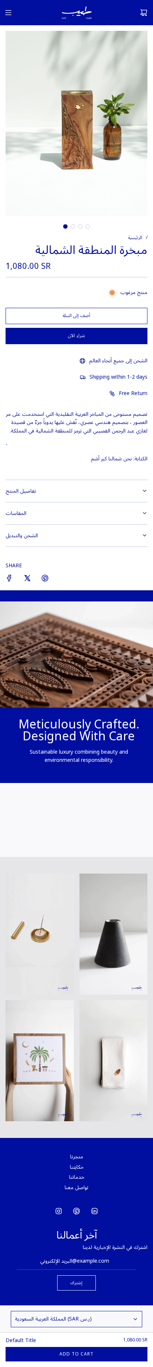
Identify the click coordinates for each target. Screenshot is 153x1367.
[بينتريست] (76, 1211)
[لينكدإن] (94, 1211)
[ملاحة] (8, 12)
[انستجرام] (59, 1211)
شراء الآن (76, 335)
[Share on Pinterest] (45, 579)
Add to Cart (76, 1354)
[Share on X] (27, 579)
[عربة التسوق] (144, 12)
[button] (65, 226)
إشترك (76, 1283)
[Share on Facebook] (9, 579)
